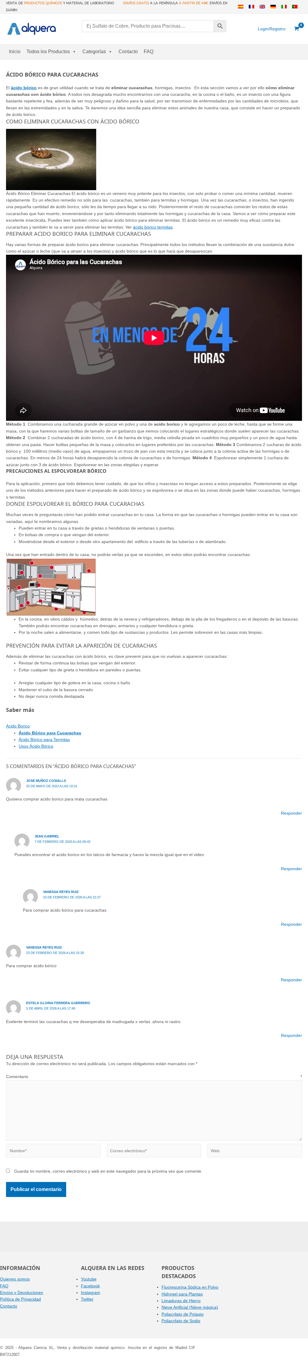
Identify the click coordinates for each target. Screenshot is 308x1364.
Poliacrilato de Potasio (183, 1314)
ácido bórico (24, 87)
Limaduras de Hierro (181, 1300)
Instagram (90, 1292)
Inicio (14, 51)
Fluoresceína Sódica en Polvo (190, 1287)
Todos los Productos (48, 51)
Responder (291, 813)
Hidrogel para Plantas (182, 1294)
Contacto (128, 51)
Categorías (94, 51)
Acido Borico (18, 726)
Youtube (89, 1279)
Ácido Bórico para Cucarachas (50, 733)
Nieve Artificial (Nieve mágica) (190, 1307)
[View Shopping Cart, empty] (296, 28)
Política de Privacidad (20, 1299)
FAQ (148, 51)
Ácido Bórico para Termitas (44, 739)
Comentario (154, 1076)
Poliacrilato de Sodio (181, 1320)
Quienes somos (15, 1279)
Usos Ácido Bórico (36, 746)
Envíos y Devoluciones (21, 1292)
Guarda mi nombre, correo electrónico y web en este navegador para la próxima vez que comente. (108, 1171)
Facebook (90, 1285)
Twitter (87, 1299)
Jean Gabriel (47, 836)
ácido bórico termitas (153, 227)
